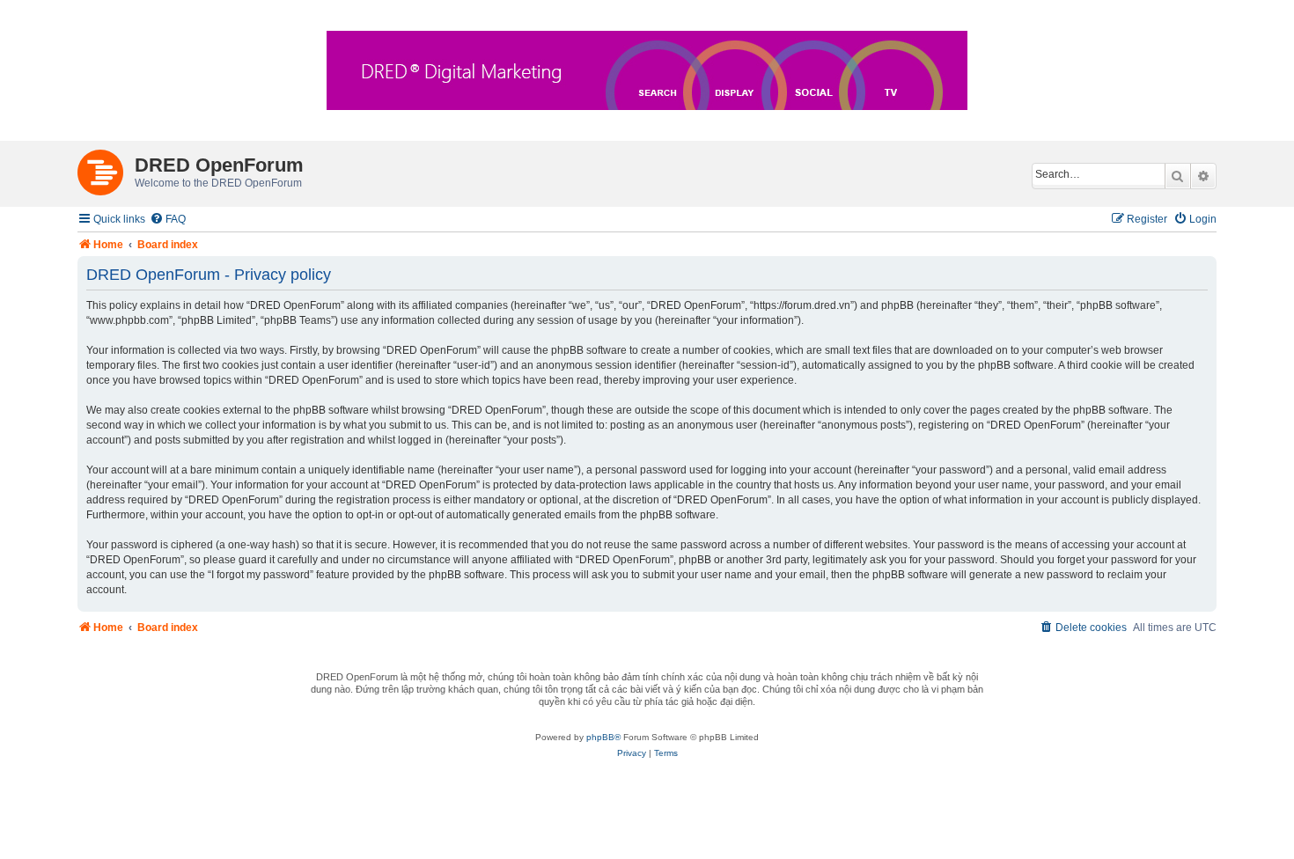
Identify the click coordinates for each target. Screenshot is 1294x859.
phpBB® (603, 737)
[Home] (106, 169)
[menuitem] (168, 219)
